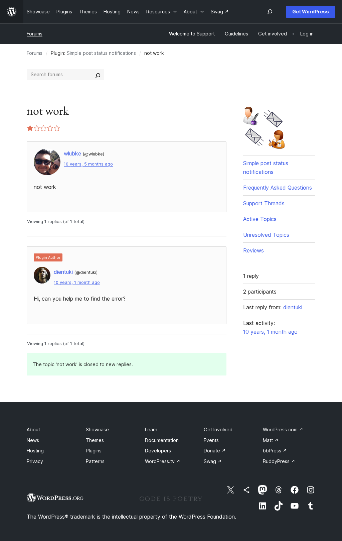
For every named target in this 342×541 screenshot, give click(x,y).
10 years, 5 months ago (88, 164)
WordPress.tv (162, 461)
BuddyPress (279, 461)
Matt (271, 440)
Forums (34, 33)
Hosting (35, 450)
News (33, 440)
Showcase (97, 429)
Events (211, 440)
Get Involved (218, 429)
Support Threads (264, 203)
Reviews (253, 250)
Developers (158, 450)
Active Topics (260, 219)
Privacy (35, 461)
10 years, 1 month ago (77, 282)
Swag (213, 461)
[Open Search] (270, 11)
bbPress (275, 450)
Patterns (95, 461)
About (33, 429)
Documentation (162, 440)
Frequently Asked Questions (277, 187)
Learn (151, 429)
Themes (95, 440)
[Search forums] (98, 74)
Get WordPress (310, 11)
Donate (215, 450)
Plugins (94, 450)
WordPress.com (283, 429)
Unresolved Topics (266, 234)
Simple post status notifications (101, 53)
